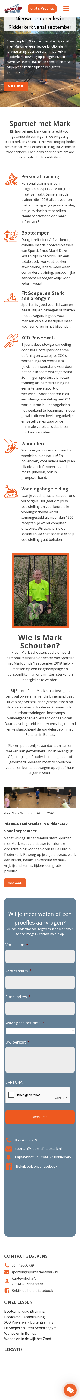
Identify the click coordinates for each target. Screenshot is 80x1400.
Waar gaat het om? (24, 1022)
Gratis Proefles (42, 8)
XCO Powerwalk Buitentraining (29, 1322)
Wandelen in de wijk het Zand (27, 1338)
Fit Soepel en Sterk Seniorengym (30, 1327)
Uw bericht (17, 1042)
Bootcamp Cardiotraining (24, 1317)
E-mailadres (18, 996)
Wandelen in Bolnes (20, 1333)
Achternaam (18, 970)
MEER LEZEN (16, 86)
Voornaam (16, 944)
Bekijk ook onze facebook (36, 1166)
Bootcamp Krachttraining (24, 1311)
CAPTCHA (13, 1082)
